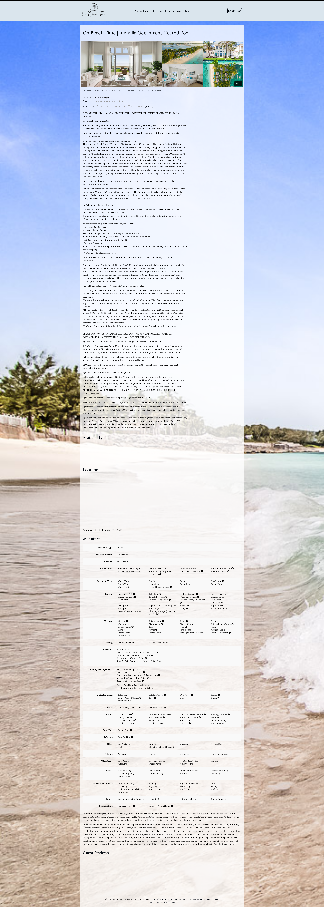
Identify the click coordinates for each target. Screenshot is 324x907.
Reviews (157, 10)
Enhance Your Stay (177, 10)
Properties (141, 10)
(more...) (149, 106)
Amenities (143, 90)
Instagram (169, 902)
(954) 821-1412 (161, 899)
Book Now (234, 10)
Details (98, 90)
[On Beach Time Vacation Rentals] (97, 10)
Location (129, 90)
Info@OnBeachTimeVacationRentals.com (194, 899)
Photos (87, 90)
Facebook (154, 902)
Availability (113, 90)
